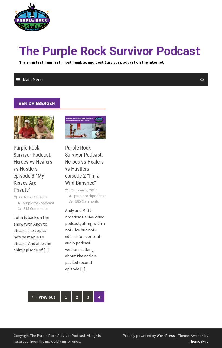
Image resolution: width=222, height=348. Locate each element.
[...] (46, 250)
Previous (47, 297)
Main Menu (33, 79)
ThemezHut (198, 341)
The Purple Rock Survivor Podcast (109, 51)
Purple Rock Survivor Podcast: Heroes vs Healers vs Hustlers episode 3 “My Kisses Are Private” (33, 168)
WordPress (166, 335)
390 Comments (87, 201)
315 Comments (36, 208)
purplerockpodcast (38, 202)
